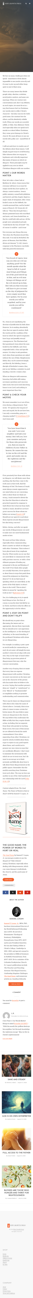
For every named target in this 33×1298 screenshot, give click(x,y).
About (4, 1287)
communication (8, 885)
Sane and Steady (16, 1080)
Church (5, 1262)
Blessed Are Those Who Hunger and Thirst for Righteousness (16, 1193)
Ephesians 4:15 (18, 593)
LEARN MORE (8, 879)
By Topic (5, 1264)
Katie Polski (11, 1155)
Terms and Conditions (9, 1293)
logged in (15, 1000)
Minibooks (6, 1256)
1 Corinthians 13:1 (22, 416)
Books (4, 1254)
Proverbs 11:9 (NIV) (20, 1023)
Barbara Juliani (11, 1082)
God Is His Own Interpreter (16, 1116)
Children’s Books (7, 1258)
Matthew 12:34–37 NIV (16, 312)
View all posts (15, 984)
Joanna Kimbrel (12, 1198)
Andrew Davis (11, 1119)
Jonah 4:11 (20, 514)
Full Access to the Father (16, 1153)
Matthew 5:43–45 (16, 466)
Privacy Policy (7, 1291)
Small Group (6, 1260)
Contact (5, 1289)
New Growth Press (18, 1229)
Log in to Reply (7, 1038)
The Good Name (8, 855)
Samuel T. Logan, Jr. (11, 923)
